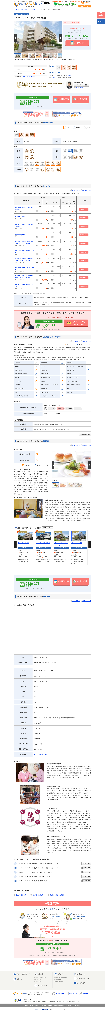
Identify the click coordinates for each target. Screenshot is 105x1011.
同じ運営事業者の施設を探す (58, 895)
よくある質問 (81, 983)
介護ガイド (61, 974)
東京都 (53, 77)
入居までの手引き (58, 979)
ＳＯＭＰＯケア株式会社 (28, 76)
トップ (15, 9)
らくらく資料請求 (84, 6)
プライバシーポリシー (35, 1005)
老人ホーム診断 (42, 986)
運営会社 (50, 1005)
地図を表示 (71, 75)
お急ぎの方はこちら (101, 15)
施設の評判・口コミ (83, 978)
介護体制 (22, 707)
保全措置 (22, 712)
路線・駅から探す (38, 979)
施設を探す (41, 974)
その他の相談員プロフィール (82, 88)
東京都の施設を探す (21, 895)
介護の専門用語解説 (58, 981)
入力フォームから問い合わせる (76, 322)
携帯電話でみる (86, 190)
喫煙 (22, 702)
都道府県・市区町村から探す (40, 977)
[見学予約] (101, 21)
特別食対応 (23, 460)
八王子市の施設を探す (38, 895)
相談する (19, 979)
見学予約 (79, 43)
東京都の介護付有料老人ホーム (24, 9)
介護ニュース (81, 974)
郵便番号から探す (38, 981)
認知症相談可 (18, 388)
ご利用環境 (25, 1005)
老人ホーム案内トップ (23, 974)
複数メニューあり (23, 454)
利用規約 (44, 1005)
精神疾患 (43, 388)
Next (60, 38)
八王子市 (33, 9)
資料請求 (82, 99)
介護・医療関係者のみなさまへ (61, 1005)
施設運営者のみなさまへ (76, 1005)
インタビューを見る (81, 85)
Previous (15, 38)
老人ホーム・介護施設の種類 (60, 977)
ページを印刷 (76, 190)
